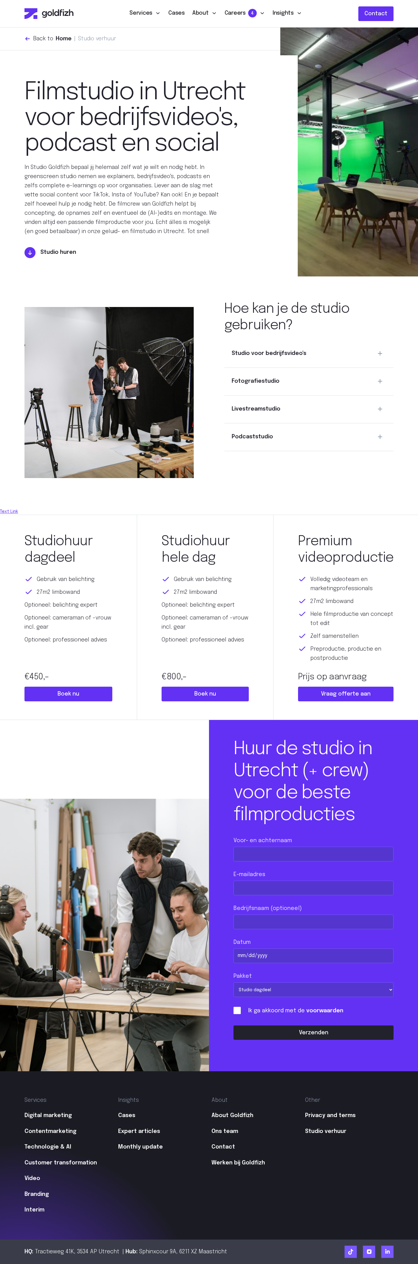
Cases (176, 13)
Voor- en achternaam (262, 840)
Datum (242, 942)
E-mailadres (249, 874)
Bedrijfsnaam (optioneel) (267, 908)
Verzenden (313, 1033)
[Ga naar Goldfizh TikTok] (351, 1252)
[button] (145, 13)
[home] (48, 13)
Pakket (242, 976)
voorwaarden (324, 1011)
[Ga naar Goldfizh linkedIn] (387, 1252)
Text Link (9, 512)
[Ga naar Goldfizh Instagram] (369, 1252)
